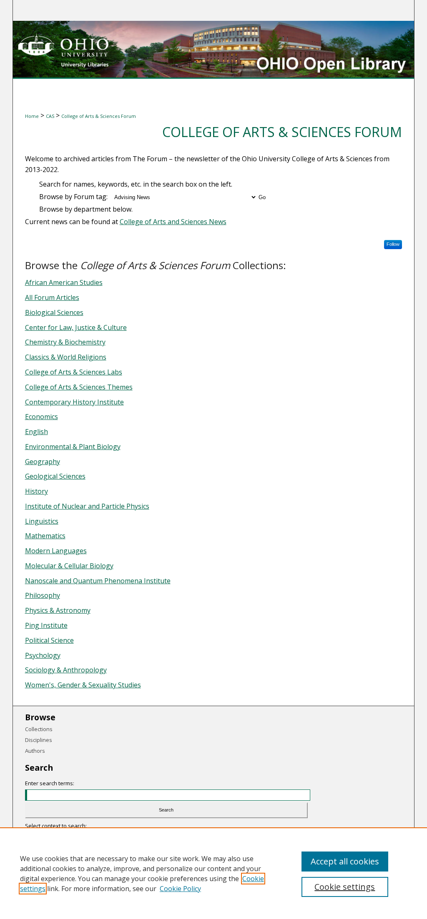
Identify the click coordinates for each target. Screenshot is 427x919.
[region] (213, 873)
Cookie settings (344, 886)
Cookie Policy (180, 888)
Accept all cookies (345, 861)
